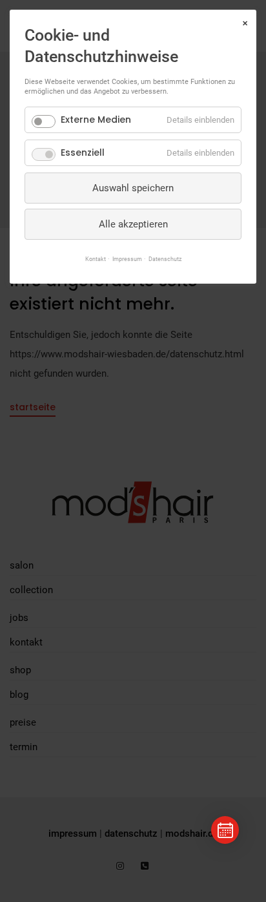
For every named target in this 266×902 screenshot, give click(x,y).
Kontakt (95, 259)
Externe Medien (96, 119)
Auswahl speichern (133, 188)
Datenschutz (164, 259)
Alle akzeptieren (133, 224)
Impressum (127, 259)
